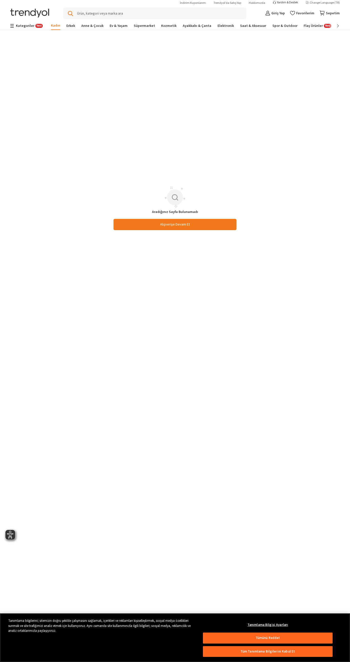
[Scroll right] (334, 26)
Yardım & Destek (287, 2)
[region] (175, 637)
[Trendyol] (29, 13)
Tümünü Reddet (268, 638)
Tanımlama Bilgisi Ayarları (268, 625)
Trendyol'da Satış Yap (227, 3)
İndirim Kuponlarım (193, 3)
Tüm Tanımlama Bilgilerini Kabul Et (268, 651)
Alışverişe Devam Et (175, 224)
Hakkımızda (257, 3)
